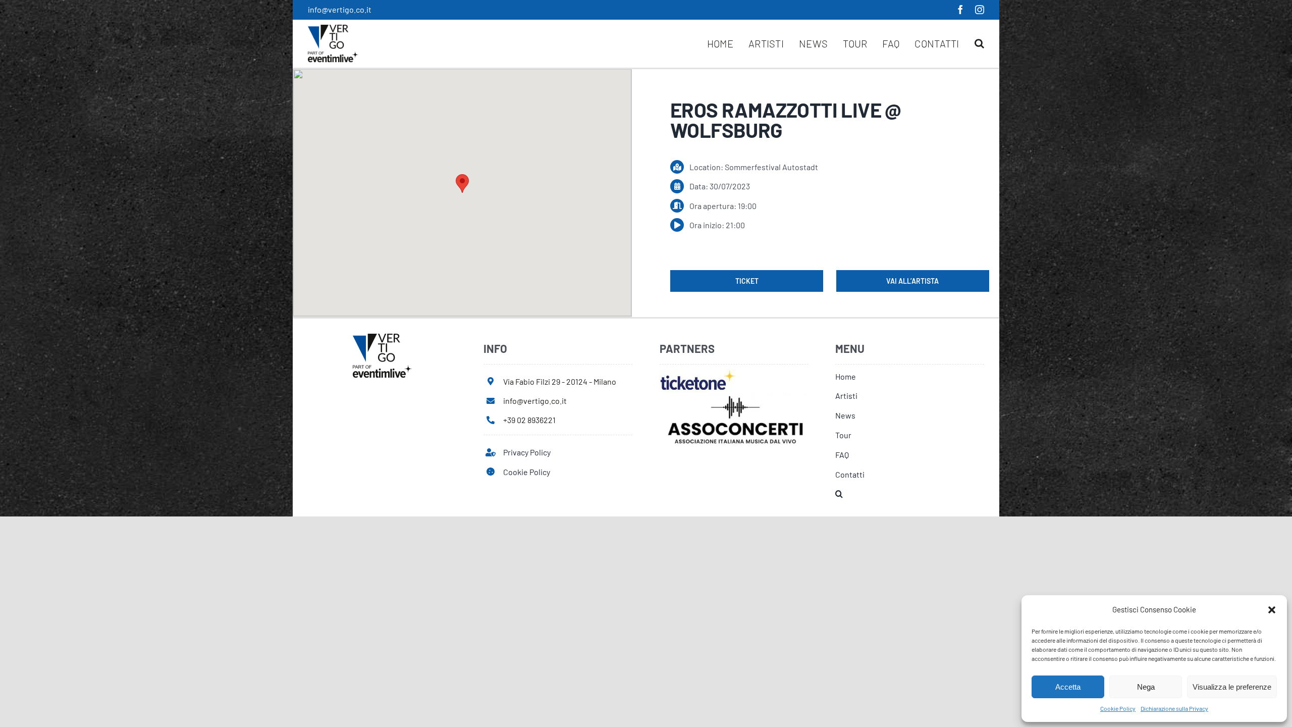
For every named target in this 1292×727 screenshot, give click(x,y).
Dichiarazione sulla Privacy (1174, 708)
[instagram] (979, 9)
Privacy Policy (527, 452)
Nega (1146, 687)
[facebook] (960, 9)
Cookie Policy (1118, 708)
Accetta (1068, 687)
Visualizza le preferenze (1232, 687)
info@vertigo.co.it (339, 9)
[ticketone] (698, 373)
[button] (1272, 610)
